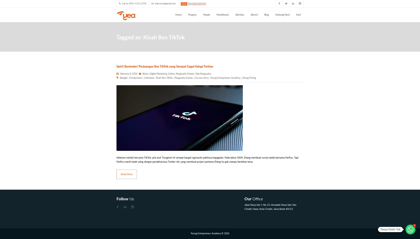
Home (178, 15)
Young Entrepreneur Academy (225, 78)
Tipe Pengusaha (203, 74)
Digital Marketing (158, 74)
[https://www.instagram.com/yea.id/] (132, 207)
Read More (127, 174)
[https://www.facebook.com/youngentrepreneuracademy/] (117, 207)
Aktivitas (239, 15)
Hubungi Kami (282, 15)
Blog (266, 15)
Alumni (254, 15)
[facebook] (279, 3)
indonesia (149, 78)
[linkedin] (293, 3)
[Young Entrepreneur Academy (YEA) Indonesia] (126, 15)
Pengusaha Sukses (185, 74)
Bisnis (145, 74)
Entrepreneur (136, 78)
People (206, 15)
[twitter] (286, 3)
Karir (298, 15)
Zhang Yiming (249, 78)
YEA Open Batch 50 (196, 4)
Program (192, 15)
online (171, 74)
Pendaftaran (223, 15)
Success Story (202, 78)
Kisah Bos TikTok (164, 78)
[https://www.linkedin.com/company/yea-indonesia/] (125, 207)
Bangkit (123, 78)
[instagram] (300, 3)
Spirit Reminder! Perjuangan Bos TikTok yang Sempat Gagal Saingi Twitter (164, 66)
